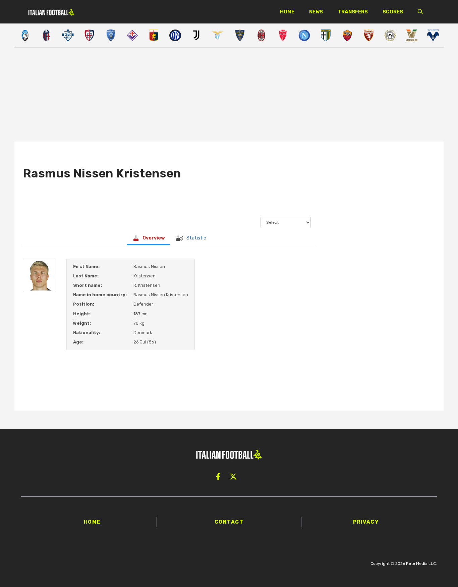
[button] (420, 11)
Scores (393, 12)
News (316, 12)
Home (287, 12)
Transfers (353, 12)
